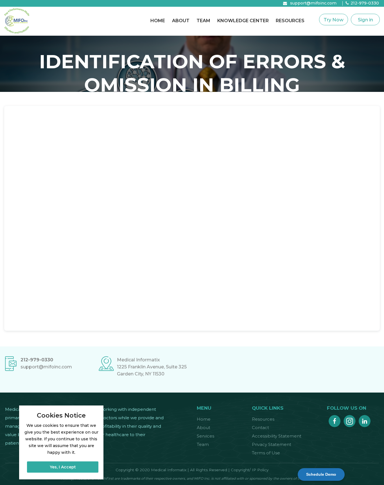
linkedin (364, 419)
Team (203, 20)
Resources (290, 20)
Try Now (334, 19)
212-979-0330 (365, 3)
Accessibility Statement (276, 436)
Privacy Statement (271, 444)
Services (205, 436)
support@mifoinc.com (313, 3)
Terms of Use (266, 452)
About (180, 20)
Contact (260, 427)
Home (157, 20)
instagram (350, 419)
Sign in (365, 19)
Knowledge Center (243, 20)
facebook (335, 419)
